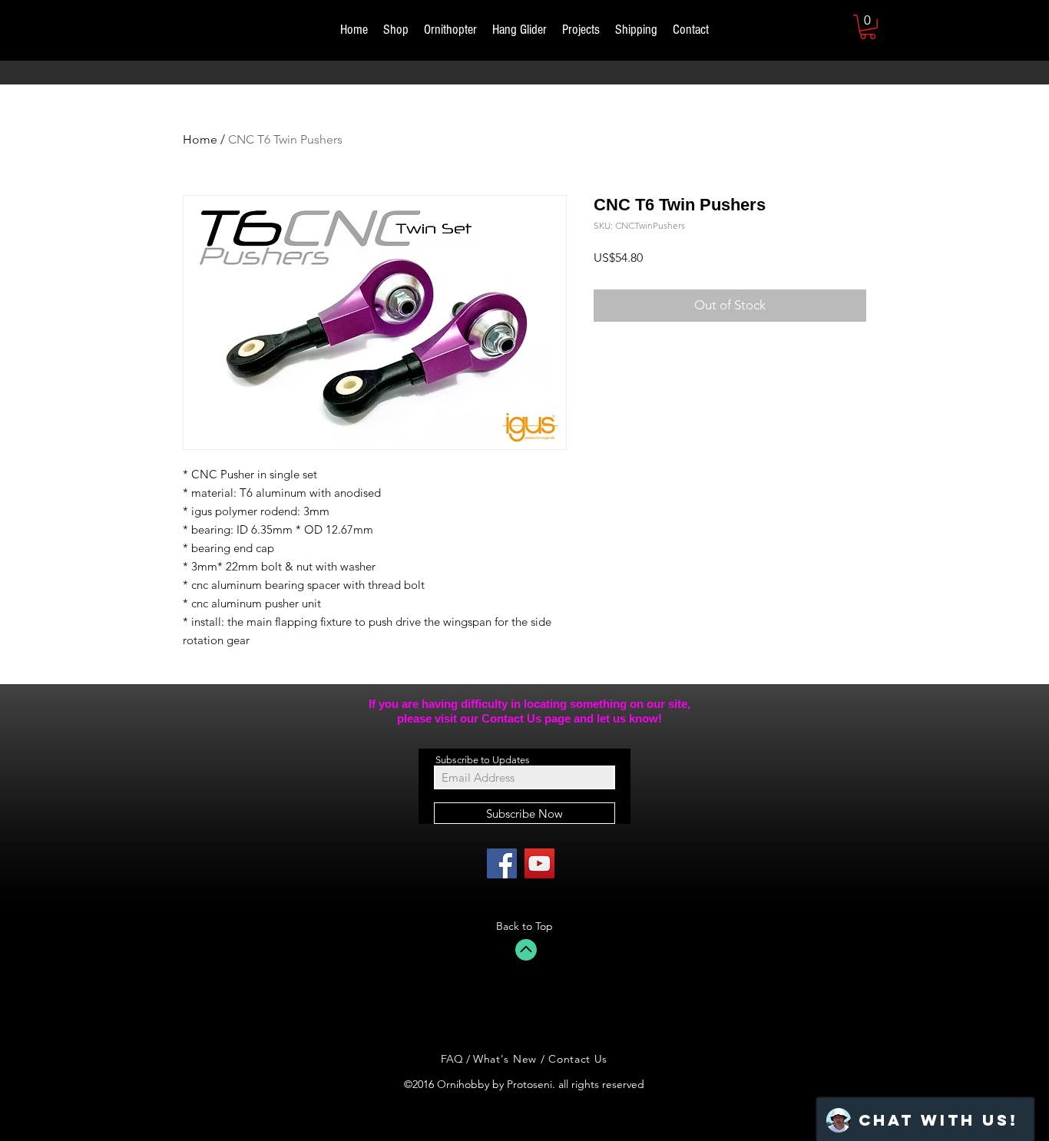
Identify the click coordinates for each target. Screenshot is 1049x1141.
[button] (867, 27)
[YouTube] (539, 863)
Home (200, 139)
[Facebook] (502, 863)
